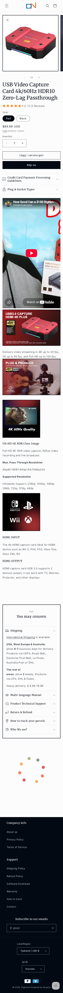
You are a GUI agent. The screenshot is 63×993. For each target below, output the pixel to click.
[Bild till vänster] (24, 77)
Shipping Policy (16, 868)
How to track (14, 899)
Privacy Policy (15, 839)
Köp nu (31, 165)
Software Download (18, 883)
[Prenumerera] (52, 928)
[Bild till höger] (39, 77)
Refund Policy (15, 876)
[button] (6, 5)
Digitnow (25, 987)
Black (23, 118)
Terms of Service (17, 847)
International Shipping (20, 637)
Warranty (12, 891)
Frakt (5, 131)
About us (12, 831)
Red (8, 118)
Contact (11, 906)
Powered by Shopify (41, 987)
